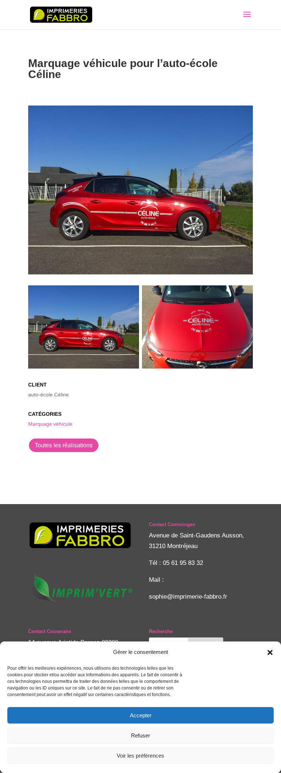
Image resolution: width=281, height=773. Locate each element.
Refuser (140, 735)
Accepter (140, 715)
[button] (270, 652)
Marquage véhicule (50, 424)
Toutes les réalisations (64, 445)
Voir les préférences (140, 755)
